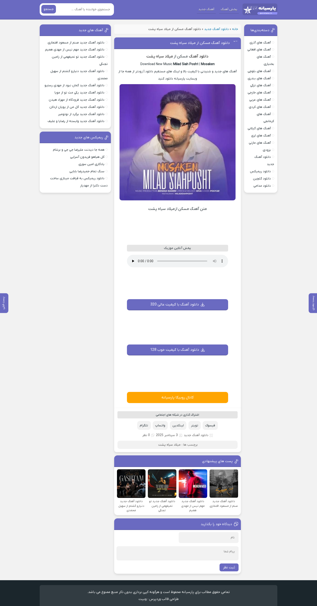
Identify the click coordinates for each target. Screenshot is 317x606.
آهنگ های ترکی (260, 85)
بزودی (267, 150)
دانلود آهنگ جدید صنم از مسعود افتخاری (76, 42)
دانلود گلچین (262, 178)
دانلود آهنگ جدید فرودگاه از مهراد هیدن (76, 100)
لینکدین (178, 425)
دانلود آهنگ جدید (216, 29)
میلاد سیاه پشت (159, 56)
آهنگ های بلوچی (259, 71)
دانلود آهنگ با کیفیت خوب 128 (174, 350)
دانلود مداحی (262, 186)
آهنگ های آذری (260, 42)
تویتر (194, 425)
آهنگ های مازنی (260, 143)
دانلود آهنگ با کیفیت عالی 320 (174, 304)
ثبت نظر (229, 567)
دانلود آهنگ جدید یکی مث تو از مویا (79, 92)
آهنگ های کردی (260, 107)
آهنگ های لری (261, 135)
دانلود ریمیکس (260, 171)
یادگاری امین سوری (91, 164)
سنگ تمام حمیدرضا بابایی (86, 171)
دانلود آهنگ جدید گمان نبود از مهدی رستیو (74, 85)
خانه (235, 29)
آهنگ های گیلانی (259, 128)
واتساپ (160, 425)
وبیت (143, 599)
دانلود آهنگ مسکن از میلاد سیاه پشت (200, 43)
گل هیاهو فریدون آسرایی (87, 157)
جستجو (49, 9)
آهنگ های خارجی (259, 92)
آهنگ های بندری (259, 78)
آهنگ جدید (206, 9)
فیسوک (210, 425)
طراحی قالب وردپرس (164, 599)
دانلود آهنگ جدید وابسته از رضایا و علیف (76, 121)
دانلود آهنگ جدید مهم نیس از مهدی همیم (74, 49)
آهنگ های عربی (260, 100)
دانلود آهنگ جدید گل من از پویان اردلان (76, 107)
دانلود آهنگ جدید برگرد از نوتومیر (81, 114)
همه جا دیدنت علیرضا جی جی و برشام (78, 150)
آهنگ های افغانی (259, 49)
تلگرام (144, 425)
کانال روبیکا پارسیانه (178, 397)
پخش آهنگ (229, 9)
